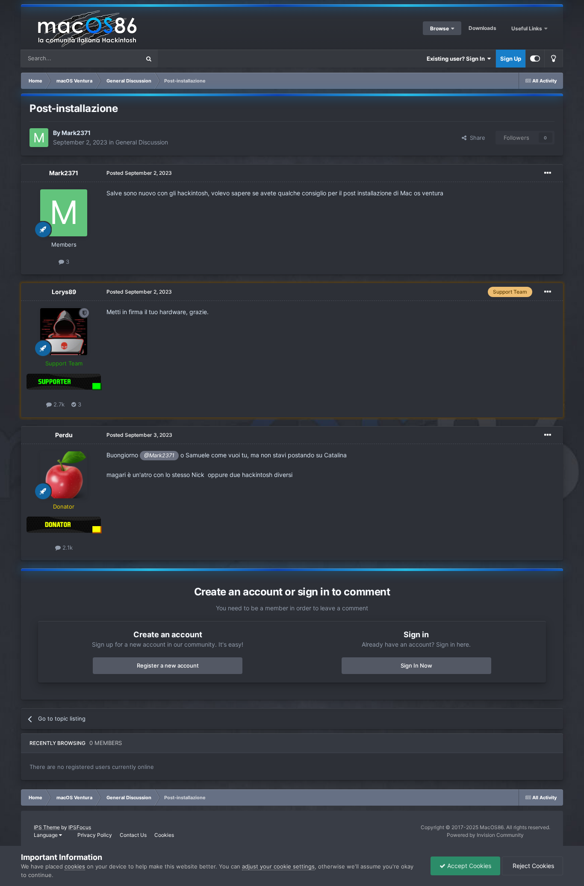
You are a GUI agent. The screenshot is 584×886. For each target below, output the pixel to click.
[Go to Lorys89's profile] (63, 331)
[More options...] (547, 173)
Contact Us (133, 835)
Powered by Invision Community (485, 835)
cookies (75, 866)
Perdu (64, 435)
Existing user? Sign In (457, 58)
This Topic (115, 58)
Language (46, 835)
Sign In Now (416, 665)
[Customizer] (535, 59)
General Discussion (141, 142)
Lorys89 (64, 291)
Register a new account (168, 665)
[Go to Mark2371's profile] (38, 137)
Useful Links (527, 28)
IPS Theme (47, 827)
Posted (139, 173)
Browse (439, 28)
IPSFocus (79, 827)
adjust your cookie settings (278, 866)
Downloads (482, 28)
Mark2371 (76, 132)
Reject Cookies (532, 865)
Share (475, 137)
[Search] (149, 59)
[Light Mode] (554, 59)
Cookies (164, 835)
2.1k (67, 547)
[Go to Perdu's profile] (63, 474)
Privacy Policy (94, 835)
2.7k (58, 404)
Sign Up (510, 58)
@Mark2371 (159, 455)
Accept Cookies (468, 865)
